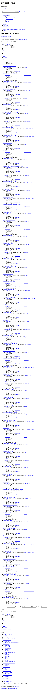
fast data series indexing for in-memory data (13, 489)
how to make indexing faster (9, 535)
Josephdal (7, 283)
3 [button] (3, 50)
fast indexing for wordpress (9, 150)
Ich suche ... (27, 67)
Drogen (26, 252)
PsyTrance (26, 167)
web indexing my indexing (9, 559)
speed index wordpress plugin (10, 343)
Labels (25, 98)
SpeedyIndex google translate (10, 543)
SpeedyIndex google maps (9, 297)
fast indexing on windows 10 (10, 120)
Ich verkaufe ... (27, 75)
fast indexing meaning (8, 520)
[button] (6, 44)
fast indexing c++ (7, 304)
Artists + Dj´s (27, 90)
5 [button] (3, 53)
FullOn (26, 159)
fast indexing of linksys (8, 366)
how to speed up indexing (9, 597)
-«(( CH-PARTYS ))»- (29, 298)
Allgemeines (27, 275)
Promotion (26, 105)
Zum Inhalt (3, 8)
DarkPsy (26, 444)
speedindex (6, 173)
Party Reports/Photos (29, 182)
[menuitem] (12, 17)
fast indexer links (7, 212)
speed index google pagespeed (10, 135)
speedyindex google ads (8, 235)
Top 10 (26, 113)
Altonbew (7, 67)
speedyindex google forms (9, 420)
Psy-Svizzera (27, 190)
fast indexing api (7, 312)
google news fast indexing (9, 89)
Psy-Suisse (26, 236)
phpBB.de (16, 686)
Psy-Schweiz (27, 206)
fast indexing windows (8, 512)
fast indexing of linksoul (8, 374)
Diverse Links (27, 82)
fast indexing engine (8, 227)
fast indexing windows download (10, 112)
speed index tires (7, 104)
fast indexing (6, 482)
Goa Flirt (26, 313)
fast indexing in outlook (8, 389)
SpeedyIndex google (8, 258)
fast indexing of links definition (10, 73)
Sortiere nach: (18, 606)
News (25, 267)
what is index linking (8, 397)
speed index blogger (8, 127)
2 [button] (3, 49)
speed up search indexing (9, 435)
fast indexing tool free (8, 451)
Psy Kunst (26, 221)
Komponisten (27, 121)
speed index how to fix (8, 289)
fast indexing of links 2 (8, 189)
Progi (25, 144)
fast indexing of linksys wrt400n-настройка (13, 166)
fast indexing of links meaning (10, 266)
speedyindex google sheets (9, 474)
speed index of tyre (7, 143)
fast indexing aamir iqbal (9, 351)
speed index (6, 320)
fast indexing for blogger (9, 281)
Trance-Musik (27, 213)
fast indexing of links (8, 158)
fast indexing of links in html (9, 66)
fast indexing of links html (9, 250)
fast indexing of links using (9, 81)
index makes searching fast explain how (12, 204)
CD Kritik (26, 175)
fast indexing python (8, 197)
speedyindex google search (9, 327)
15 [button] (4, 56)
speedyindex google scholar (9, 181)
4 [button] (3, 52)
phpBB (8, 683)
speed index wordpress (8, 458)
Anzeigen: (4, 606)
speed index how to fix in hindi (10, 505)
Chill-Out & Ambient (29, 129)
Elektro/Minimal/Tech (29, 136)
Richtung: (38, 606)
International (27, 259)
